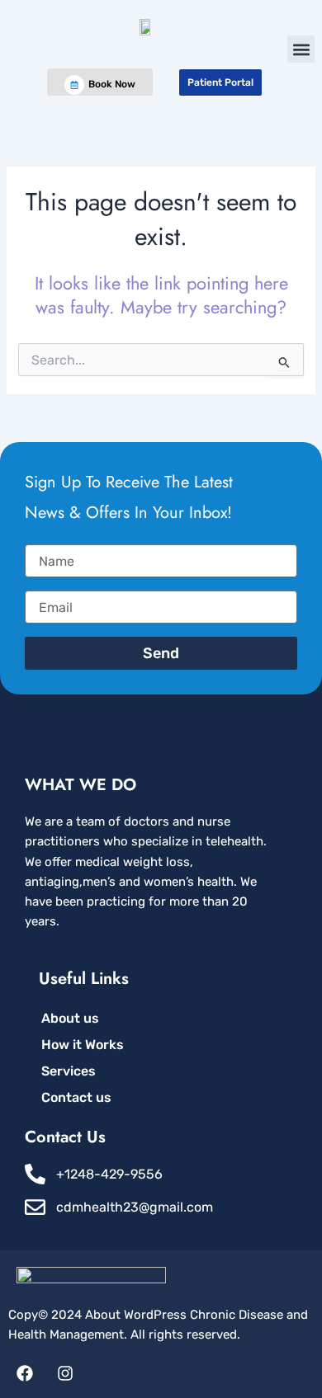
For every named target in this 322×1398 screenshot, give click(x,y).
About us (70, 1018)
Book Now (111, 84)
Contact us (76, 1097)
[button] (301, 49)
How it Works (82, 1044)
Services (68, 1071)
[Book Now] (74, 85)
